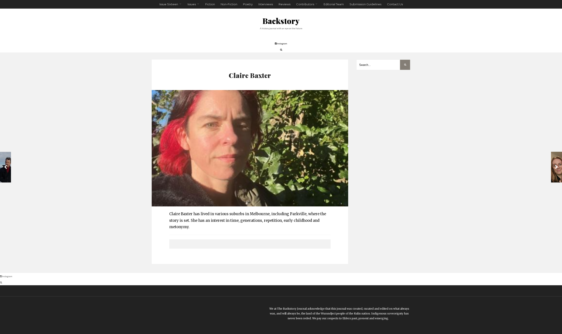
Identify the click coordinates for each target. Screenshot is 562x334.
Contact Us (395, 4)
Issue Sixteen (168, 4)
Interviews (265, 4)
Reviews (284, 4)
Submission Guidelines (365, 4)
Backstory (281, 21)
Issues (191, 4)
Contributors (305, 4)
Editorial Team (334, 4)
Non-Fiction (229, 4)
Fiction (210, 4)
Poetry (248, 4)
